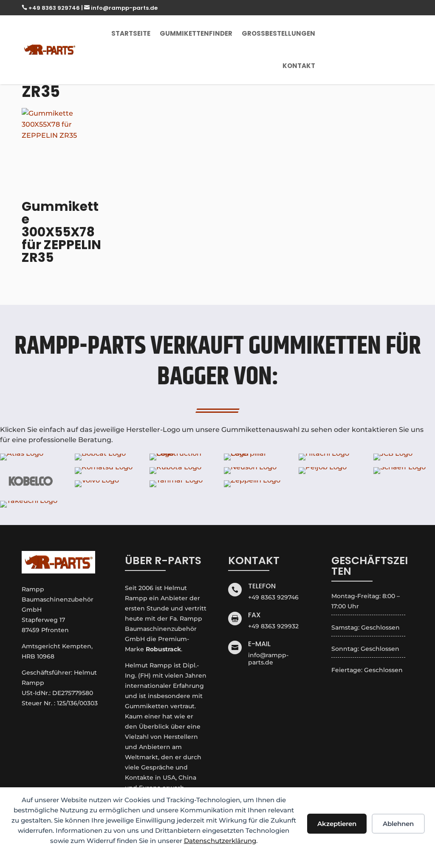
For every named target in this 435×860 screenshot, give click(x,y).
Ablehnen (398, 824)
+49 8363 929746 (51, 8)
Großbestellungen (278, 33)
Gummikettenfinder (196, 33)
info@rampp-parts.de (121, 8)
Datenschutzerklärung (220, 841)
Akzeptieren (336, 824)
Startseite (130, 33)
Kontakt (298, 65)
